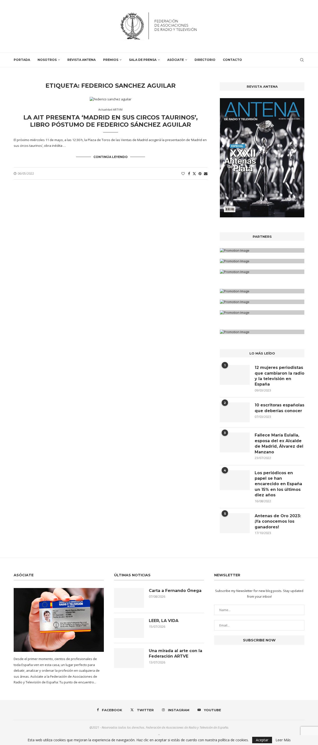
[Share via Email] (205, 173)
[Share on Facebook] (189, 173)
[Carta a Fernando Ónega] (129, 598)
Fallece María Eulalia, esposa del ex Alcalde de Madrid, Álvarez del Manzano (279, 443)
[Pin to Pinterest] (200, 173)
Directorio (205, 60)
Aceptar (262, 740)
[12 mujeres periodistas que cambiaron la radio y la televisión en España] (235, 375)
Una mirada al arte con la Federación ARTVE (175, 653)
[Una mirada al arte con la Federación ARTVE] (129, 658)
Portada (22, 60)
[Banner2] (262, 261)
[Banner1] (262, 250)
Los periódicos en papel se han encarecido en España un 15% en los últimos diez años (278, 484)
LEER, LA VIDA (163, 620)
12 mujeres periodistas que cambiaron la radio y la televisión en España (279, 376)
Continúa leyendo (110, 157)
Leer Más (283, 740)
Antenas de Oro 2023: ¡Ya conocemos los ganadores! (278, 521)
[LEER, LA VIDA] (129, 628)
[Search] (301, 60)
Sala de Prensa (143, 60)
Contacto (232, 60)
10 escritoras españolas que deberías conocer (279, 408)
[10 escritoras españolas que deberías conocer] (235, 412)
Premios (110, 60)
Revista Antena (81, 60)
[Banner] (262, 272)
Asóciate (175, 60)
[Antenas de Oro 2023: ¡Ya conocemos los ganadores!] (235, 523)
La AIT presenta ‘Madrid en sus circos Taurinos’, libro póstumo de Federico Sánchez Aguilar (110, 121)
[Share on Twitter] (194, 173)
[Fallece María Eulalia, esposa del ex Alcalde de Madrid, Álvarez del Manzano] (235, 442)
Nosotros (47, 60)
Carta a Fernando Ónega (175, 590)
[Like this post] (183, 173)
